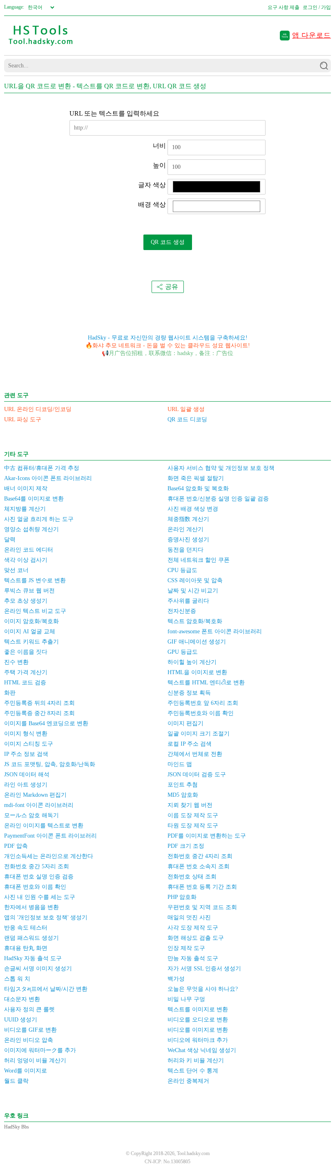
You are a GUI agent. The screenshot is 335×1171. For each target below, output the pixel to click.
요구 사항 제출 (283, 7)
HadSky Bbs (16, 1127)
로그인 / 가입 (317, 7)
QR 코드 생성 (168, 242)
